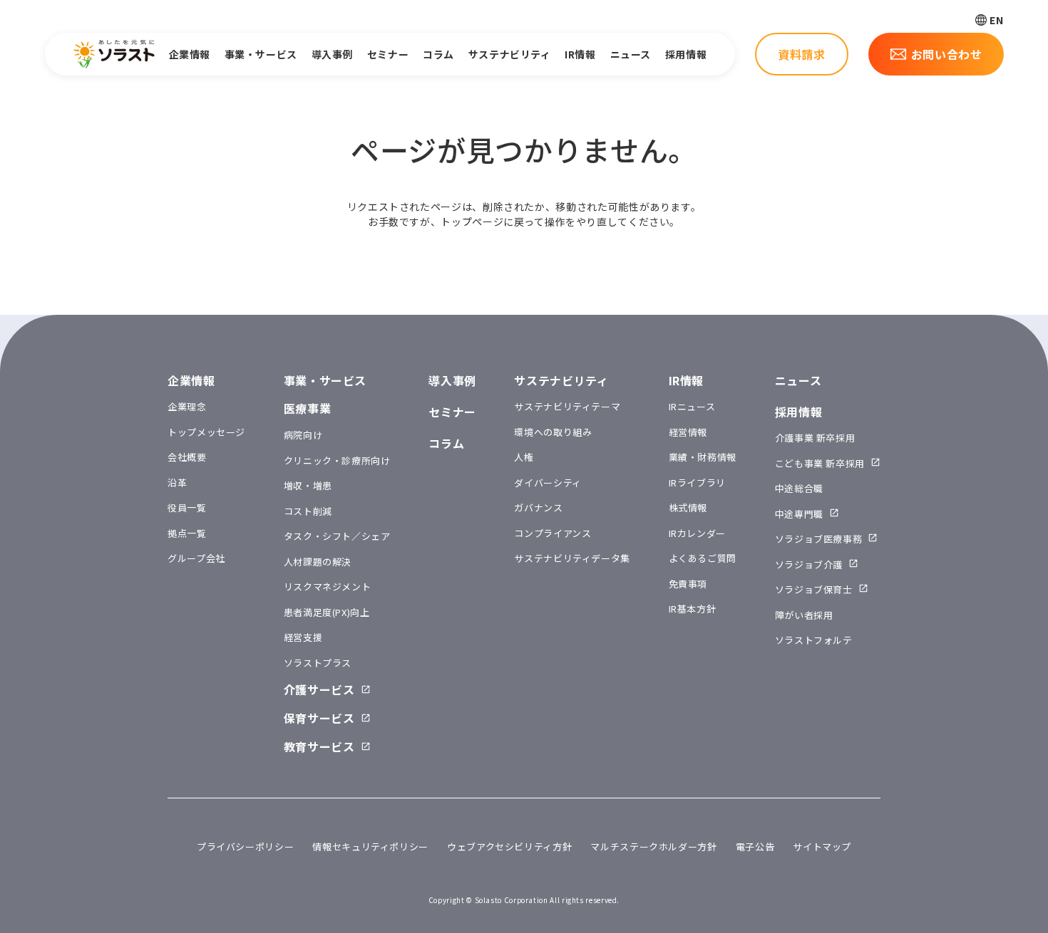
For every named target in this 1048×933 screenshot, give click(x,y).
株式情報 (688, 507)
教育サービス (319, 746)
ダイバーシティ (547, 482)
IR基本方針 (692, 608)
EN (996, 20)
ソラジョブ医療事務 (819, 539)
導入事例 (332, 54)
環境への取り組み (553, 432)
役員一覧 (187, 507)
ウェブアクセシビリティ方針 (509, 846)
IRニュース (692, 406)
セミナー (388, 54)
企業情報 (189, 54)
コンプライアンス (552, 533)
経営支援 (303, 637)
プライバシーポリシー (245, 846)
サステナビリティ (509, 54)
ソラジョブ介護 (809, 564)
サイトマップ (822, 846)
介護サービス (319, 689)
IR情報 (580, 54)
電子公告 (755, 846)
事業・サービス (261, 54)
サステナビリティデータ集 (572, 558)
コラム (438, 54)
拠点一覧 (187, 533)
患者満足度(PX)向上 (327, 612)
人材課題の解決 (317, 561)
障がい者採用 (804, 615)
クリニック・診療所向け (337, 460)
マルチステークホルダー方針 (653, 846)
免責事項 (688, 583)
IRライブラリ (697, 482)
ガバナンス (538, 507)
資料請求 (802, 54)
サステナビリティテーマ (567, 406)
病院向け (303, 435)
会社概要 (187, 457)
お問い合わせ (946, 54)
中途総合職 (799, 488)
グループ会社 (196, 558)
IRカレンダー (697, 533)
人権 (523, 457)
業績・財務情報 (702, 457)
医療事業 (308, 408)
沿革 (177, 482)
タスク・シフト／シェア (337, 536)
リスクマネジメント (327, 586)
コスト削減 (308, 511)
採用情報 (686, 54)
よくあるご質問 (702, 558)
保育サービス (319, 717)
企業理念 (187, 406)
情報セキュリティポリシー (370, 846)
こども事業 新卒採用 (820, 463)
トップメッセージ (206, 432)
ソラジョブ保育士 (814, 589)
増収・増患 (308, 485)
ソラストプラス (317, 662)
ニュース (630, 54)
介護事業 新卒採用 (815, 437)
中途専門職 (799, 514)
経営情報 (688, 432)
